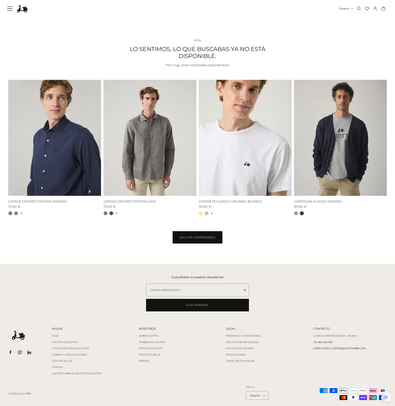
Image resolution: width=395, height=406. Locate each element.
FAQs (55, 335)
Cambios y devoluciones (69, 354)
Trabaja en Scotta (152, 342)
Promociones (236, 354)
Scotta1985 (24, 393)
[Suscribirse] (244, 290)
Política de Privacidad (242, 342)
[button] (10, 8)
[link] (197, 237)
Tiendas (57, 367)
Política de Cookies (240, 348)
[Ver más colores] (21, 213)
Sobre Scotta (148, 335)
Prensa (144, 361)
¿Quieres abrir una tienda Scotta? (76, 373)
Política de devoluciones (70, 348)
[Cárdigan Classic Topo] (296, 213)
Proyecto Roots (151, 348)
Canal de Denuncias (240, 361)
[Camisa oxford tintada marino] (111, 213)
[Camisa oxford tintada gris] (16, 213)
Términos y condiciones (243, 335)
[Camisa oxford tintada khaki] (10, 213)
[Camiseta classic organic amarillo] (201, 213)
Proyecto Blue (150, 354)
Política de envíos (65, 342)
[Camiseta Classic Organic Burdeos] (206, 213)
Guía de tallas (62, 361)
